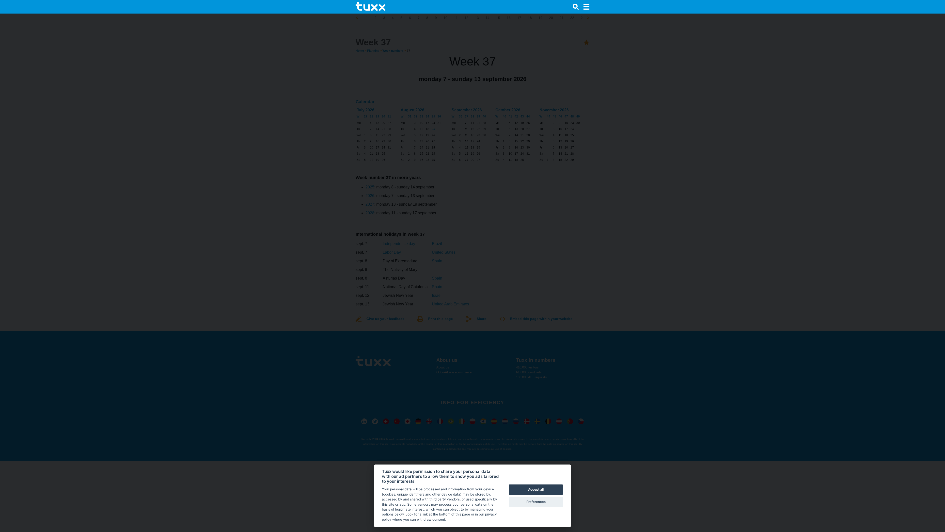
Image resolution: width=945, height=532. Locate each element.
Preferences (536, 502)
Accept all (536, 489)
